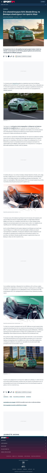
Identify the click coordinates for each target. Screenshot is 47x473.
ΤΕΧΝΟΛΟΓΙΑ (5, 396)
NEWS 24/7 (19, 469)
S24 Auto (6, 4)
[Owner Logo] (23, 462)
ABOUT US (14, 456)
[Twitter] (6, 56)
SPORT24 (14, 469)
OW (34, 469)
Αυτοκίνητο (28, 396)
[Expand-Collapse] (45, 4)
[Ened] (23, 466)
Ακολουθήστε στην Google (9, 402)
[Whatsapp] (13, 56)
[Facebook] (4, 56)
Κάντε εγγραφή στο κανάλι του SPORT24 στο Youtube (15, 405)
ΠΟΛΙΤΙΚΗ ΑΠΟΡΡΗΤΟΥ (36, 456)
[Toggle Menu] (1, 1)
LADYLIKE (30, 469)
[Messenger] (8, 56)
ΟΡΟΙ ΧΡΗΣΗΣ (27, 456)
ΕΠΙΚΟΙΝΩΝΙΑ (20, 456)
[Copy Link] (11, 56)
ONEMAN (25, 469)
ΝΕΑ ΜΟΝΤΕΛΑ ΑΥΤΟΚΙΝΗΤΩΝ (19, 396)
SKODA (11, 396)
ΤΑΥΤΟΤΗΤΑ (8, 456)
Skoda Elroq (16, 83)
